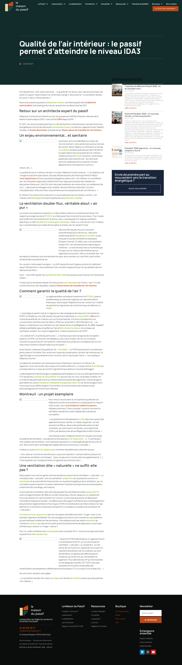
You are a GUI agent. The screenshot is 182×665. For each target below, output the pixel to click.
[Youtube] (153, 652)
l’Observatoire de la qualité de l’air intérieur (76, 285)
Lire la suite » (131, 108)
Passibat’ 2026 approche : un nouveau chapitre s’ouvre (143, 149)
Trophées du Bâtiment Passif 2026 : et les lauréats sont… (143, 87)
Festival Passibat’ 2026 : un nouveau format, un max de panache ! (142, 114)
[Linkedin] (142, 652)
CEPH (59, 119)
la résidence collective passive (82, 405)
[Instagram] (147, 652)
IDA (92, 316)
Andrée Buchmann (38, 130)
